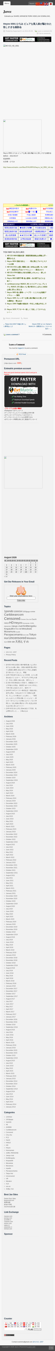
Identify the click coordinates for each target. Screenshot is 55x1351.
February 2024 (11, 798)
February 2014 (11, 1104)
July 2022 (9, 847)
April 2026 (9, 731)
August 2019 (10, 937)
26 (16, 572)
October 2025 (10, 747)
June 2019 (9, 942)
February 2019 (11, 952)
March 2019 (10, 950)
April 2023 (9, 824)
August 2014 (10, 1091)
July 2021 (9, 878)
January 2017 (11, 1017)
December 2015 (11, 1050)
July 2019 (9, 940)
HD (11, 622)
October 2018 (10, 963)
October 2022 (10, 839)
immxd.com (8, 1229)
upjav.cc (7, 1225)
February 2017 (11, 1014)
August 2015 (10, 1061)
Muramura (9, 631)
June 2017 (9, 1004)
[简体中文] (38, 4)
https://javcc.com (10, 363)
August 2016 (10, 1030)
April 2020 (9, 916)
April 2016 (9, 1040)
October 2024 (10, 778)
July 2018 (9, 970)
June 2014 (9, 1097)
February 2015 (11, 1076)
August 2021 (10, 875)
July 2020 (9, 909)
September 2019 (12, 934)
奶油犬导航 (8, 1204)
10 (7, 567)
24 (7, 572)
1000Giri (18, 611)
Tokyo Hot (9, 1173)
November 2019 (11, 929)
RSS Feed (22, 354)
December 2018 (11, 958)
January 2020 (11, 924)
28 (26, 572)
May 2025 (9, 760)
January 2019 (11, 955)
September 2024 (12, 780)
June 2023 (9, 819)
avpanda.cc (8, 1227)
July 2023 (9, 816)
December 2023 (11, 803)
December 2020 (11, 896)
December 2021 (11, 865)
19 (16, 570)
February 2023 (11, 829)
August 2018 (10, 968)
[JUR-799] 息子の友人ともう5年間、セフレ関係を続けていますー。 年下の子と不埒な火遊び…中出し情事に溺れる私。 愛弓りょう (21, 677)
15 (31, 567)
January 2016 (11, 1048)
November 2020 (11, 898)
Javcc (7, 11)
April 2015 (9, 1071)
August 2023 (10, 814)
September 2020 (12, 904)
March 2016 (10, 1043)
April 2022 (9, 855)
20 (21, 570)
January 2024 (11, 801)
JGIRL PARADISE (12, 1153)
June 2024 (9, 788)
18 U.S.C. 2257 (11, 652)
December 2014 (11, 1081)
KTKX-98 (17, 629)
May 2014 (9, 1099)
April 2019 (9, 947)
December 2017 (11, 988)
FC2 (7, 1137)
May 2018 (9, 976)
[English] (46, 4)
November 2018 (11, 960)
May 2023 (9, 821)
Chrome (23, 619)
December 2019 (11, 927)
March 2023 (10, 826)
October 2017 (10, 994)
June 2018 (9, 973)
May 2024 (9, 790)
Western (31, 638)
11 (11, 567)
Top (52, 1348)
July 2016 (9, 1032)
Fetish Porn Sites (10, 1199)
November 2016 (11, 1022)
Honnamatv (26, 623)
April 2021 (9, 886)
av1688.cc (7, 1220)
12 (16, 567)
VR (7, 1179)
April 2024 (9, 793)
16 (35, 567)
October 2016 (10, 1024)
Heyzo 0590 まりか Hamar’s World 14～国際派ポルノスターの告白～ (40, 326)
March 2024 (10, 796)
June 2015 (9, 1066)
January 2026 (11, 739)
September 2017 (12, 996)
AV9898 (32, 611)
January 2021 (11, 893)
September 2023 (12, 811)
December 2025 (11, 742)
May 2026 (9, 729)
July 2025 (9, 754)
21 (26, 570)
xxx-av (11, 641)
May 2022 (9, 852)
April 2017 (9, 1009)
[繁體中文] (42, 4)
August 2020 (10, 906)
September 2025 (12, 749)
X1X (5, 642)
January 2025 (11, 770)
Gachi (34, 619)
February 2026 (11, 736)
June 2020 (9, 911)
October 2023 (10, 808)
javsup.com (8, 1218)
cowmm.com (8, 1222)
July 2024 (9, 785)
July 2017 (9, 1001)
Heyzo (8, 318)
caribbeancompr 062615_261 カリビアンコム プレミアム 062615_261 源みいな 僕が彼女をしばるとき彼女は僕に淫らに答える (27, 287)
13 (21, 567)
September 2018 (12, 965)
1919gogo (26, 612)
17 (7, 570)
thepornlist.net (9, 1200)
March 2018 (10, 981)
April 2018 (9, 978)
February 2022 (11, 860)
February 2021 (11, 891)
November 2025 (11, 744)
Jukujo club (16, 626)
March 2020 (10, 919)
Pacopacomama (13, 634)
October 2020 (10, 901)
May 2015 (9, 1068)
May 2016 (9, 1037)
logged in (21, 348)
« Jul (5, 576)
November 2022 (11, 837)
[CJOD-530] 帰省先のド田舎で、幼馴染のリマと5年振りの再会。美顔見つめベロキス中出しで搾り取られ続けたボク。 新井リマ (22, 685)
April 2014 (9, 1102)
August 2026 (10, 721)
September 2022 (12, 842)
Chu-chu (28, 619)
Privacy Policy (11, 655)
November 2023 (11, 806)
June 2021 (9, 880)
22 (31, 570)
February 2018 (11, 983)
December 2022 (11, 834)
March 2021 (10, 888)
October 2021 (10, 870)
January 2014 (11, 1107)
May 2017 (9, 1006)
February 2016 (11, 1045)
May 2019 (9, 945)
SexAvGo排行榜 (9, 1207)
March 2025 (10, 765)
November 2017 (11, 991)
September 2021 (12, 873)
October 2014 (10, 1086)
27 (21, 572)
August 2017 (10, 999)
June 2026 (9, 726)
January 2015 (11, 1079)
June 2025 (9, 757)
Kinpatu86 (9, 629)
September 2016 (12, 1027)
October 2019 (10, 932)
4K (7, 1125)
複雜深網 (7, 1202)
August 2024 (10, 783)
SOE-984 (26, 635)
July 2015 (9, 1063)
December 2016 (11, 1019)
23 (35, 570)
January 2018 (11, 986)
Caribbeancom (14, 614)
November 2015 (11, 1053)
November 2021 (11, 868)
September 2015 (12, 1058)
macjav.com (8, 1216)
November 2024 (11, 775)
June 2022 (9, 850)
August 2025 (10, 752)
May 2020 (9, 914)
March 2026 (10, 734)
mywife (18, 632)
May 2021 (9, 883)
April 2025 (9, 762)
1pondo (8, 611)
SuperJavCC (17, 31)
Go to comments (45, 33)
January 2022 (11, 862)
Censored (12, 618)
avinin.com (8, 1223)
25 (11, 572)
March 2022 (10, 857)
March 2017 (10, 1012)
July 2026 (9, 724)
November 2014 (11, 1084)
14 (26, 567)
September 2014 (12, 1089)
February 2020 (11, 922)
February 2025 (11, 767)
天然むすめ (22, 641)
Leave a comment (43, 31)
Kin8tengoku (29, 626)
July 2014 (9, 1094)
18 (11, 570)
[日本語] (51, 4)
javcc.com (31, 1347)
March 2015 (10, 1073)
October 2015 (10, 1055)
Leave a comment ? (12, 334)
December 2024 (11, 772)
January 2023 (11, 832)
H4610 (6, 623)
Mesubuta (27, 628)
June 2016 (9, 1035)
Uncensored (15, 318)
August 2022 (10, 844)
